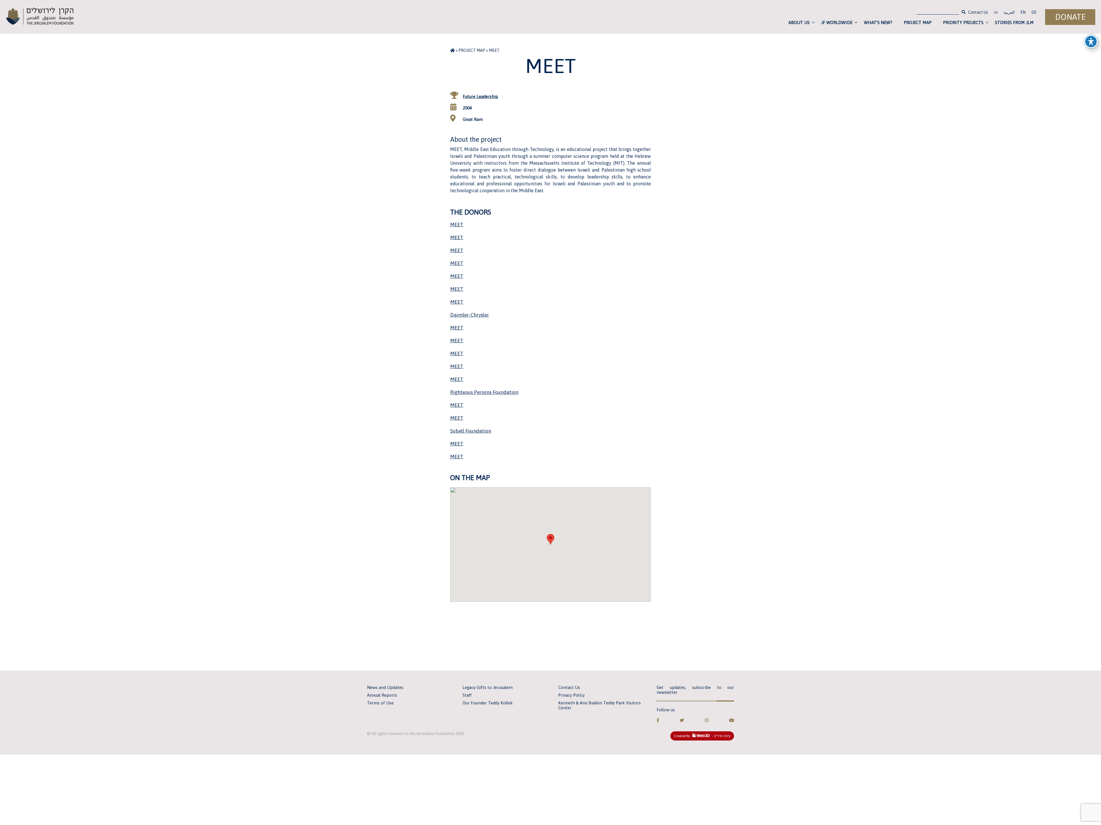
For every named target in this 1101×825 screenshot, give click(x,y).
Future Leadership (480, 96)
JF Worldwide (836, 22)
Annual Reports (382, 695)
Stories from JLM (1014, 22)
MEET (456, 224)
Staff (467, 695)
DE (1033, 12)
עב (996, 13)
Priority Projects (963, 22)
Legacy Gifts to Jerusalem (487, 687)
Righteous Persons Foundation (484, 392)
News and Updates (385, 687)
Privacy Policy (571, 695)
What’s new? (878, 22)
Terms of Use (380, 702)
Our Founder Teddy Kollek (487, 702)
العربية (1009, 12)
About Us (799, 22)
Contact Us (978, 12)
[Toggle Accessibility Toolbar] (1091, 41)
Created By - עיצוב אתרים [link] (702, 736)
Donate (1070, 17)
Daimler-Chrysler (469, 315)
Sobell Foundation (470, 431)
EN (1023, 12)
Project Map (918, 22)
